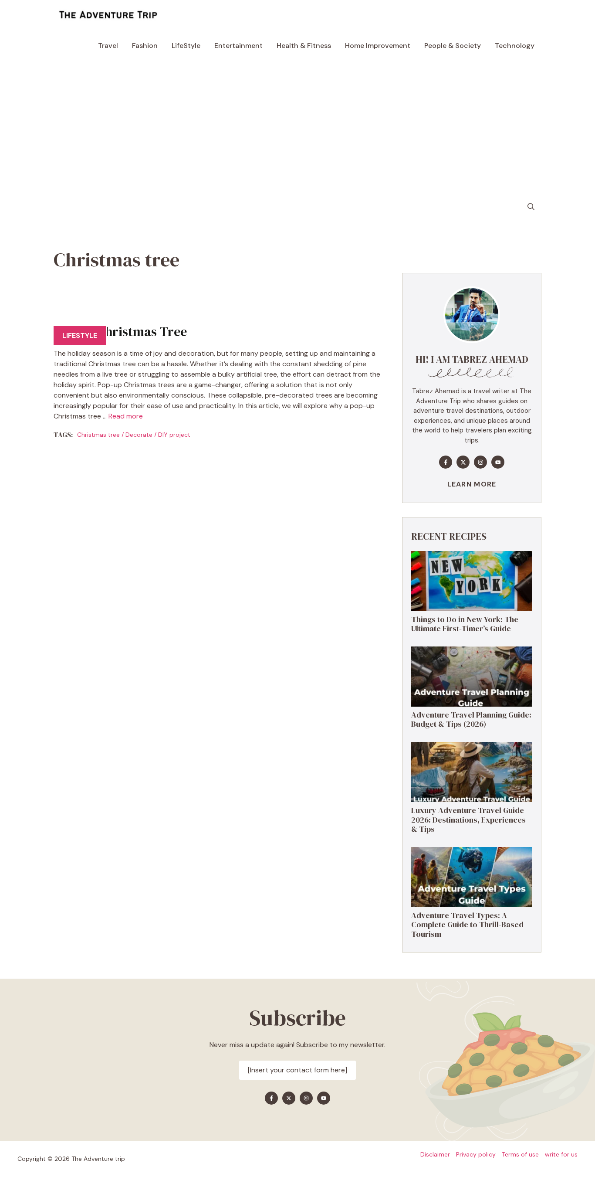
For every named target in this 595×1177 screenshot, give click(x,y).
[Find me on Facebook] (445, 462)
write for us (561, 1154)
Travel (108, 45)
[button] (531, 207)
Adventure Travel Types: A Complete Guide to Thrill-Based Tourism (467, 924)
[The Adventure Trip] (108, 15)
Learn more (472, 484)
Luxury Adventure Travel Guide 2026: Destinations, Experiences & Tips (468, 819)
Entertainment (238, 45)
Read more (125, 416)
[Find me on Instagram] (480, 462)
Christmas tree (98, 435)
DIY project (174, 435)
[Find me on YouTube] (497, 462)
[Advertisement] (297, 126)
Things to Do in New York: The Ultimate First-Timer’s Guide (464, 624)
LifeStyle (186, 45)
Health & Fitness (304, 45)
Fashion (145, 45)
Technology (514, 45)
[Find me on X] (463, 462)
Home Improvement (377, 45)
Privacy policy (476, 1154)
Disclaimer (435, 1154)
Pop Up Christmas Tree (120, 331)
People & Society (452, 45)
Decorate (138, 435)
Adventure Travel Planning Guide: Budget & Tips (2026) (471, 719)
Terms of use (520, 1154)
